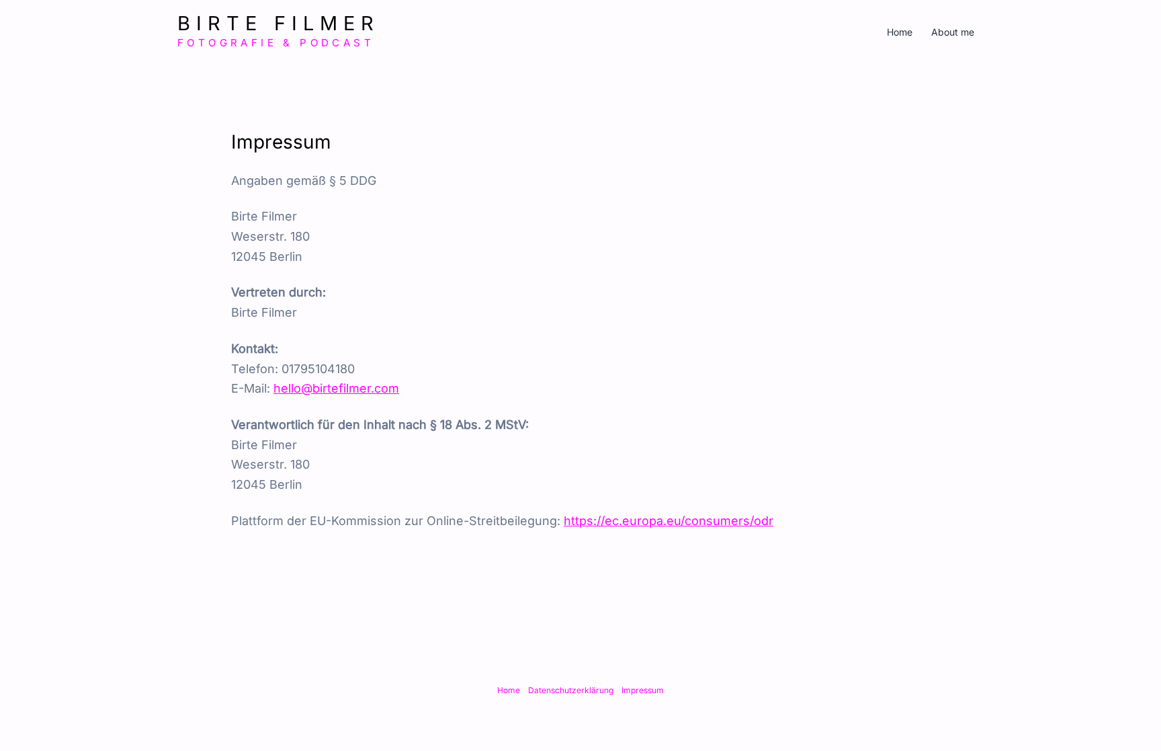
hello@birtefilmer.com (336, 388)
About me (952, 32)
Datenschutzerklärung (570, 690)
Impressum (642, 690)
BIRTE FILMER (278, 23)
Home (899, 32)
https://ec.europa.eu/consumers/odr (668, 521)
